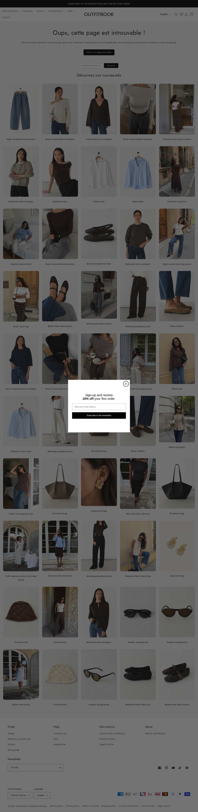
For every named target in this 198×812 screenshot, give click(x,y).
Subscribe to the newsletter (99, 415)
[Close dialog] (126, 383)
